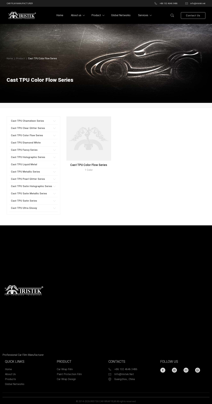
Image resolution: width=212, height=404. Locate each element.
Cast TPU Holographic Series (28, 157)
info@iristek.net (124, 374)
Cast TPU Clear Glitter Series (28, 128)
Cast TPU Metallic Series (25, 171)
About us (76, 15)
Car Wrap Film (65, 369)
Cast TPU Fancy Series (24, 149)
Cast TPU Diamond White (26, 142)
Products (10, 379)
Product (96, 15)
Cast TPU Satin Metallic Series (29, 193)
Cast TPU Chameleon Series (27, 120)
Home (59, 15)
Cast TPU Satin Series (24, 200)
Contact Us (193, 15)
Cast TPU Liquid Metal (24, 164)
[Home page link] (21, 15)
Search (172, 15)
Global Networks (121, 15)
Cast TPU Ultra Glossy (24, 208)
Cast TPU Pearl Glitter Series (28, 178)
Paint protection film (69, 374)
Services (143, 15)
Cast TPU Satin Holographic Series (31, 186)
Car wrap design (66, 379)
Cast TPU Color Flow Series (27, 135)
